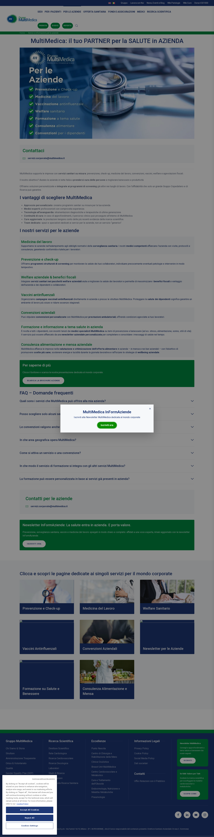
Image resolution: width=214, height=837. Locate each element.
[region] (29, 805)
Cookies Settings (29, 825)
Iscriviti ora (107, 425)
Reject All (30, 818)
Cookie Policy (22, 804)
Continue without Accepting (43, 779)
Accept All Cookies (29, 810)
